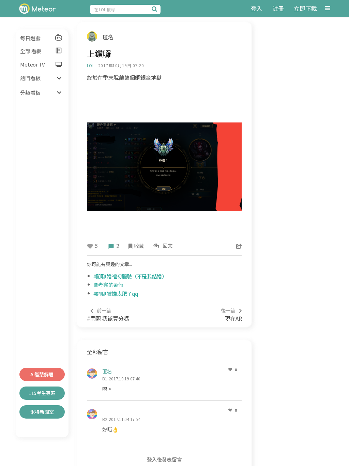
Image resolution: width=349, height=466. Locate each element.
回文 (166, 245)
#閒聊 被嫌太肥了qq (115, 293)
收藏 (139, 245)
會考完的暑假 (108, 285)
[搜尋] (155, 8)
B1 (104, 378)
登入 (256, 8)
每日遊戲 (30, 38)
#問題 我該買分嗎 (108, 314)
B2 (104, 419)
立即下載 (305, 8)
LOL (90, 65)
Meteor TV (32, 64)
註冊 (278, 8)
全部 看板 (30, 51)
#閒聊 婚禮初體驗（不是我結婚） (130, 276)
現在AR (231, 314)
